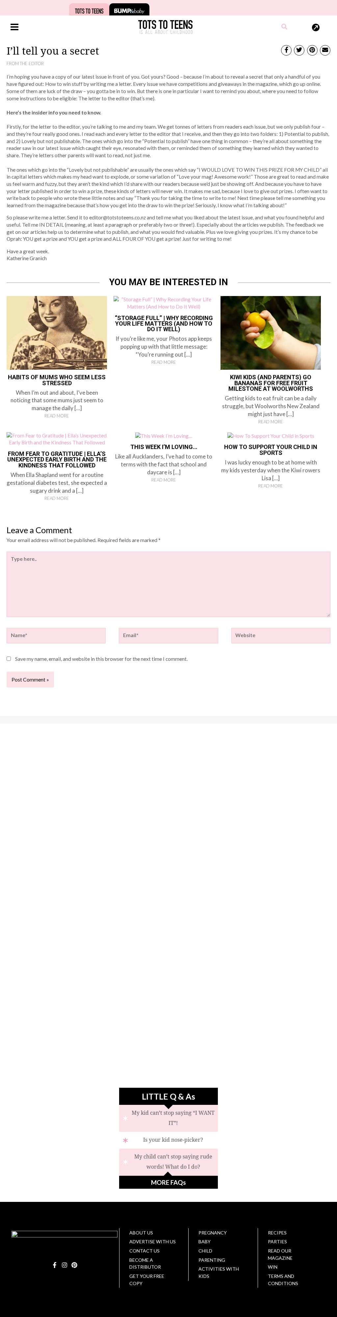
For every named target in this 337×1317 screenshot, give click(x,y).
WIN (272, 1267)
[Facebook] (55, 1265)
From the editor (25, 63)
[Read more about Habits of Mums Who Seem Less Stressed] (57, 332)
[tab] (168, 1118)
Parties (277, 1241)
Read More (56, 415)
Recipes (277, 1232)
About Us (141, 1232)
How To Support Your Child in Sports (270, 449)
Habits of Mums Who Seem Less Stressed (57, 380)
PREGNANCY (212, 1232)
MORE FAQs (168, 1182)
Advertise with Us (152, 1241)
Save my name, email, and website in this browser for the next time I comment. (101, 659)
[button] (284, 27)
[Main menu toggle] (14, 26)
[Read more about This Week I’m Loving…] (163, 435)
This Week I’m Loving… (163, 446)
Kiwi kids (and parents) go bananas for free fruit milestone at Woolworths (270, 383)
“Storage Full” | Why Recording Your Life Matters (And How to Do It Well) (164, 323)
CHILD (205, 1251)
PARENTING (211, 1260)
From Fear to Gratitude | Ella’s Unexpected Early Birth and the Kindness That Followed (57, 459)
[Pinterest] (74, 1265)
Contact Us (144, 1251)
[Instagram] (64, 1265)
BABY (204, 1241)
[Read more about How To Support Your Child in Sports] (270, 435)
